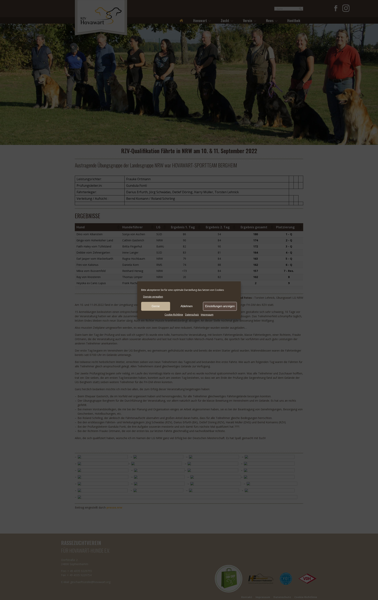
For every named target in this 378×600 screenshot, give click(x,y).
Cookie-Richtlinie (174, 314)
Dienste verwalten (153, 296)
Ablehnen (187, 306)
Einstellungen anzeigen (220, 306)
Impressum (207, 314)
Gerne (156, 306)
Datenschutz (192, 314)
